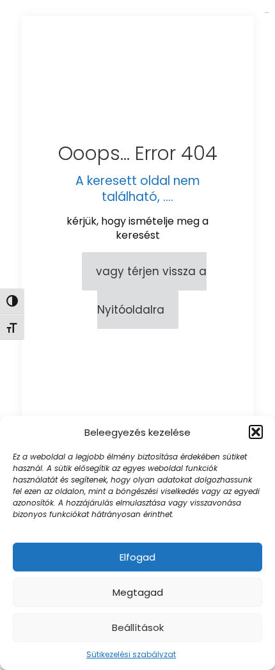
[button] (255, 432)
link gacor (266, 12)
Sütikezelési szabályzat (131, 654)
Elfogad (137, 557)
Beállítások (138, 627)
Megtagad (138, 592)
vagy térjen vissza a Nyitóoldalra (151, 290)
